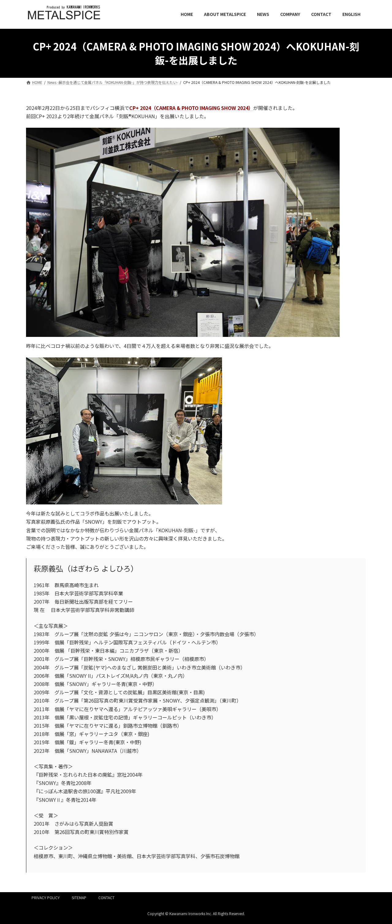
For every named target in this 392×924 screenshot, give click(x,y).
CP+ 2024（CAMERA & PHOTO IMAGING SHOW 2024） (191, 107)
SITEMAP (79, 897)
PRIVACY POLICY (46, 897)
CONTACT (106, 897)
